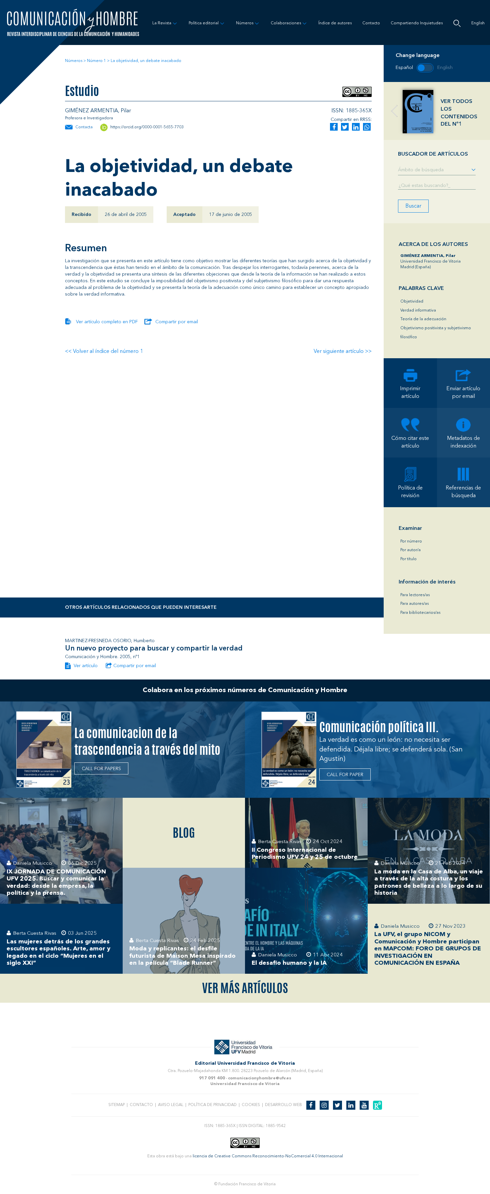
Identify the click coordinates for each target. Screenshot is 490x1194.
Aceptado (184, 214)
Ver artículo (85, 665)
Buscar (413, 206)
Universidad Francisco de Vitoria (245, 1084)
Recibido (81, 214)
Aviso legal (170, 1105)
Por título (408, 559)
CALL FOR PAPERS (101, 768)
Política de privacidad (212, 1105)
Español (404, 67)
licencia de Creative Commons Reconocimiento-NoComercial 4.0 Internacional (268, 1156)
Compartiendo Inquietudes (417, 23)
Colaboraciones (286, 23)
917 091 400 (212, 1078)
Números (244, 23)
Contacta (84, 127)
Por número (411, 542)
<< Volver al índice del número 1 (104, 351)
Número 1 (96, 61)
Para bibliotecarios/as (420, 613)
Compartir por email (176, 322)
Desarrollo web (283, 1105)
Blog (184, 832)
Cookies (251, 1105)
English (478, 23)
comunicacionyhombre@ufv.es (259, 1078)
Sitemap (116, 1105)
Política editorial (204, 23)
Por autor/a (410, 550)
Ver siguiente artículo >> (343, 351)
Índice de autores (335, 23)
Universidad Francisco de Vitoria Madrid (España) (430, 261)
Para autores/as (414, 604)
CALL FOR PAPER (345, 774)
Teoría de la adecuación (423, 319)
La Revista (161, 23)
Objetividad (411, 302)
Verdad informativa (418, 311)
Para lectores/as (415, 595)
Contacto (371, 23)
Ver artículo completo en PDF (107, 322)
